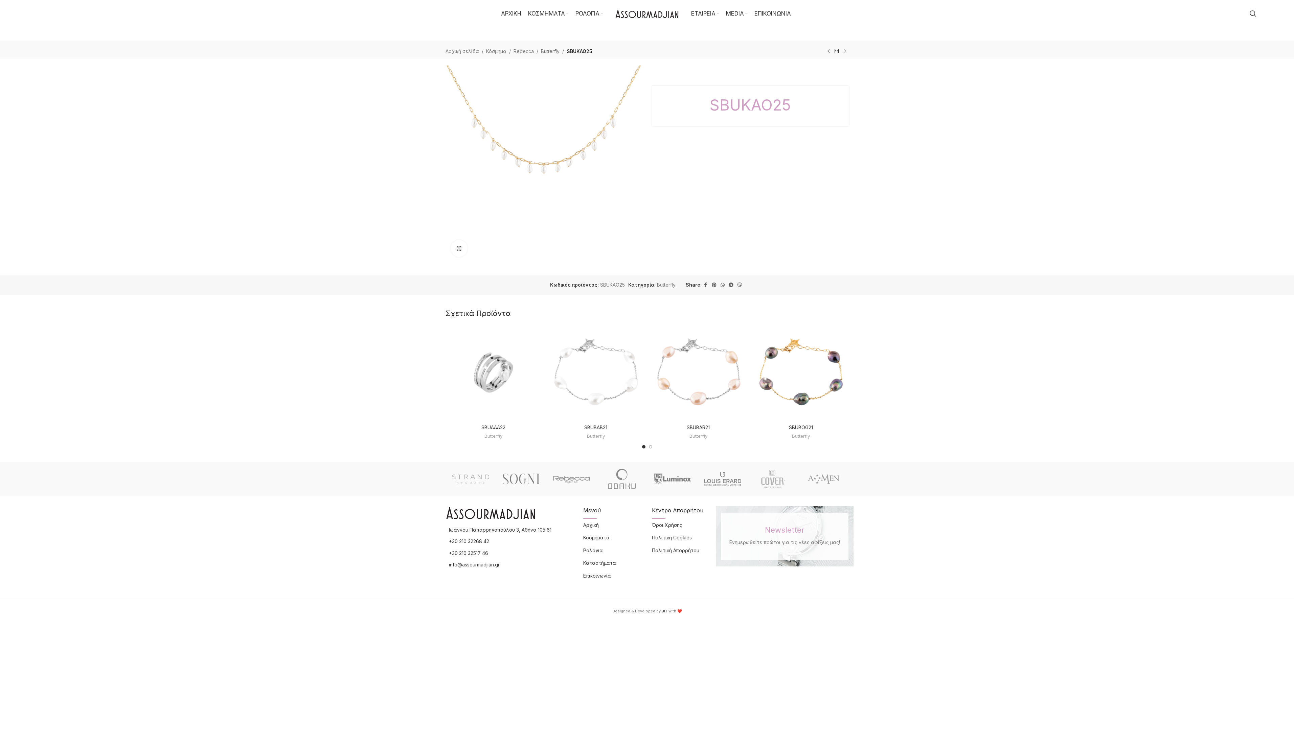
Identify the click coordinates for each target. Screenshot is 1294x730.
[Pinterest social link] (714, 285)
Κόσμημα (496, 51)
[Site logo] (647, 13)
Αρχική (591, 525)
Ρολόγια (593, 550)
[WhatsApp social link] (723, 285)
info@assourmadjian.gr (474, 564)
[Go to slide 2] (650, 446)
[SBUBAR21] (698, 373)
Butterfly (550, 51)
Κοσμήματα (596, 537)
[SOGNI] (521, 479)
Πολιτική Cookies (672, 537)
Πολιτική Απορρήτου (675, 550)
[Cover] (773, 479)
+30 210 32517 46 (468, 553)
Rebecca (524, 51)
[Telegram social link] (731, 285)
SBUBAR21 (698, 427)
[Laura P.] (823, 479)
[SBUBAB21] (596, 373)
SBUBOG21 (801, 427)
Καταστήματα (599, 563)
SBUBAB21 (595, 427)
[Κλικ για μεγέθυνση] (459, 248)
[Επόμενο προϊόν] (845, 51)
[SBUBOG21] (801, 373)
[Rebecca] (571, 479)
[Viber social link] (739, 285)
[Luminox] (672, 479)
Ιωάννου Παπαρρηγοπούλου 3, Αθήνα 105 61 (500, 530)
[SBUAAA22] (493, 373)
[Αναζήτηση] (1253, 13)
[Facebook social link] (706, 285)
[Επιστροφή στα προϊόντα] (837, 51)
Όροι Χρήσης (667, 525)
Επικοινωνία (597, 576)
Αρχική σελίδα (462, 51)
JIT (664, 611)
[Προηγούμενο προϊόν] (828, 51)
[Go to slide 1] (643, 446)
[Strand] (471, 479)
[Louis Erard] (723, 479)
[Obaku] (622, 479)
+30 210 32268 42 (469, 541)
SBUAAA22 (493, 427)
